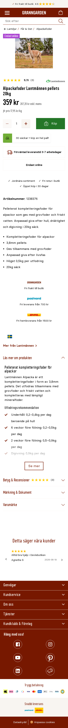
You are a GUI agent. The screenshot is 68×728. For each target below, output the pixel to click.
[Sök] (61, 21)
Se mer (34, 466)
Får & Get (26, 29)
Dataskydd (19, 722)
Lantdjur (12, 29)
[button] (48, 4)
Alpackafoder (44, 29)
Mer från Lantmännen (18, 345)
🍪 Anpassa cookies (42, 722)
